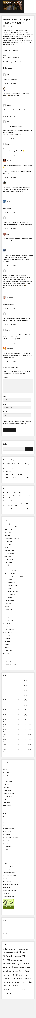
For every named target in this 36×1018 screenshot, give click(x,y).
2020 (4, 680)
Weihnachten (8, 550)
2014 (4, 710)
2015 (4, 705)
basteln (7, 638)
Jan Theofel (9, 297)
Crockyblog (6, 787)
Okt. (29, 685)
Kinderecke (6, 632)
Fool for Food (6, 811)
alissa (7, 217)
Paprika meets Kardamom (9, 869)
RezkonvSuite (6, 878)
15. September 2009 (13, 26)
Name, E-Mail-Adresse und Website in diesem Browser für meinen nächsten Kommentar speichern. (17, 422)
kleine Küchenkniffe (8, 665)
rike (6, 26)
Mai (17, 680)
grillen (25, 955)
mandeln (22, 971)
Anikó (8, 89)
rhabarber (6, 978)
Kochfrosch (6, 840)
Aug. (23, 680)
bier (16, 949)
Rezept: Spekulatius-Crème (14, 500)
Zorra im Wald (6, 893)
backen (7, 635)
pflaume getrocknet (22, 975)
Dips (6, 618)
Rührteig (7, 541)
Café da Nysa (6, 775)
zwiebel (7, 993)
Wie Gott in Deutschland (9, 890)
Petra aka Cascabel (8, 508)
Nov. (31, 680)
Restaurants (6, 656)
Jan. (7, 690)
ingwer (19, 963)
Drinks (4, 653)
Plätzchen (9, 553)
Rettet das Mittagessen (9, 875)
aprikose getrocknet (9, 949)
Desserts (7, 612)
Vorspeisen (8, 559)
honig (12, 960)
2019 (4, 685)
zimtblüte (15, 990)
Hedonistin (9, 105)
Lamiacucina (6, 858)
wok (11, 990)
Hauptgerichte (8, 574)
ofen (15, 974)
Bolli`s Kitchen (7, 770)
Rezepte (5, 556)
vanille (6, 986)
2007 (4, 744)
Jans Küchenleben (8, 822)
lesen (6, 644)
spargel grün (16, 982)
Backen (5, 524)
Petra (7, 271)
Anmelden (5, 925)
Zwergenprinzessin (9, 896)
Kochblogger (6, 834)
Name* (4, 396)
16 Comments (22, 26)
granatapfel (19, 956)
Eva (7, 183)
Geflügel (10, 582)
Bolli (7, 74)
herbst (6, 959)
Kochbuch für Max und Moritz (10, 837)
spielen (7, 647)
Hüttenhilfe (6, 819)
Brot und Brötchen (10, 527)
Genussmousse (7, 817)
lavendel (5, 971)
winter (6, 989)
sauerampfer (27, 978)
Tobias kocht (6, 887)
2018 (4, 690)
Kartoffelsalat (10, 571)
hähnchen (18, 960)
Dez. (4, 687)
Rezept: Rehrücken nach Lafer (15, 493)
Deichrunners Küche (8, 793)
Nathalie (8, 314)
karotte (26, 963)
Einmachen (7, 621)
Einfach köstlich (7, 805)
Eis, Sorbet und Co (11, 615)
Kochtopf (5, 849)
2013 (4, 715)
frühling (21, 952)
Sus (4, 500)
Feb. (10, 680)
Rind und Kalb (11, 591)
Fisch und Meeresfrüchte (13, 576)
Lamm (9, 588)
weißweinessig (24, 986)
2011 (4, 724)
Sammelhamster (7, 881)
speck (22, 982)
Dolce (4, 799)
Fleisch (8, 579)
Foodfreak (5, 814)
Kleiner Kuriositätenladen (9, 828)
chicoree (6, 952)
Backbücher (8, 626)
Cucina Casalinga (7, 790)
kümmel (24, 967)
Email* (4, 404)
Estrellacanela (6, 808)
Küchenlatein (6, 855)
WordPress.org (7, 933)
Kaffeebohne (6, 825)
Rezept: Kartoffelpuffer (9, 472)
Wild (9, 597)
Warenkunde (6, 662)
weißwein (13, 985)
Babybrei (7, 650)
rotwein (20, 978)
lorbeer (15, 971)
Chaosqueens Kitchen (9, 778)
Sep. (26, 680)
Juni (19, 680)
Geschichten (15, 50)
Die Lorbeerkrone (7, 796)
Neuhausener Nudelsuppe (10, 866)
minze (28, 971)
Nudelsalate (10, 568)
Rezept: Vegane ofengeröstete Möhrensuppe (15, 474)
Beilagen (7, 609)
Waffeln (7, 547)
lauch (29, 967)
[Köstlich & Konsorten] (8, 909)
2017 (4, 695)
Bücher (5, 623)
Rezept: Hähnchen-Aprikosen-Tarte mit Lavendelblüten (17, 477)
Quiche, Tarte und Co (10, 538)
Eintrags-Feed (6, 928)
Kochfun (5, 843)
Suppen (7, 562)
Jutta (7, 250)
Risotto (7, 606)
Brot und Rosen (7, 772)
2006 (4, 749)
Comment (5, 377)
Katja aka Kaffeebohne (9, 503)
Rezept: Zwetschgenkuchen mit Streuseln (14, 62)
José (7, 121)
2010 (4, 729)
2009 (4, 734)
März (12, 680)
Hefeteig (7, 529)
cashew (26, 949)
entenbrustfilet (13, 952)
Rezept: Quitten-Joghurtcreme (11, 469)
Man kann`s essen (7, 861)
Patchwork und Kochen (9, 872)
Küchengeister (7, 852)
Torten (6, 544)
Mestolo (5, 863)
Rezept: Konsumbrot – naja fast (11, 57)
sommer (7, 981)
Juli (21, 680)
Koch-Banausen (7, 831)
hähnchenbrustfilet (9, 964)
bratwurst (21, 949)
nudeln (10, 975)
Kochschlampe (7, 846)
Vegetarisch (8, 600)
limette (9, 971)
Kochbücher (8, 629)
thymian (28, 982)
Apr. (15, 680)
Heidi (7, 234)
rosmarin (13, 978)
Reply (14, 83)
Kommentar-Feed (7, 930)
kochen (7, 641)
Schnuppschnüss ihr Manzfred (11, 884)
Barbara (8, 160)
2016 (4, 700)
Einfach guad (6, 802)
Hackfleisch (11, 585)
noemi (8, 144)
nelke (5, 975)
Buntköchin (9, 348)
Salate (6, 565)
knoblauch (8, 967)
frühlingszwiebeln (9, 956)
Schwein (10, 594)
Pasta (6, 603)
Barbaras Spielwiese (8, 767)
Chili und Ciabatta (7, 781)
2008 (4, 739)
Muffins (7, 532)
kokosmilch (17, 967)
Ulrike (8, 201)
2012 (4, 720)
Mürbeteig (7, 535)
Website (5, 411)
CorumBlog (6, 784)
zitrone (21, 989)
